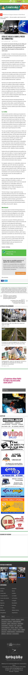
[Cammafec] (12, 471)
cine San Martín (16, 633)
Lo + (13, 616)
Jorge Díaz (19, 625)
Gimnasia (13, 619)
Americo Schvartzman (6, 619)
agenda (8, 623)
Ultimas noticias (15, 610)
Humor (13, 591)
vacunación (4, 623)
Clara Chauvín (4, 629)
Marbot (16, 627)
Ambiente (2, 588)
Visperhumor (15, 612)
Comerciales (3, 593)
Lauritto (9, 629)
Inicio (1, 17)
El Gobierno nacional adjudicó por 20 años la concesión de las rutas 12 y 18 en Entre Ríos (13, 343)
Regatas (23, 629)
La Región (6, 17)
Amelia (1, 591)
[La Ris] (12, 521)
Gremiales (14, 588)
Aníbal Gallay (20, 623)
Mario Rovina (14, 623)
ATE (15, 625)
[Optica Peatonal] (12, 482)
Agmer (22, 619)
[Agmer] (12, 458)
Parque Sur (11, 625)
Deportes (2, 603)
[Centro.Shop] (12, 422)
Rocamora (10, 621)
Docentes (14, 629)
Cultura (2, 600)
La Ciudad (14, 595)
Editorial (2, 605)
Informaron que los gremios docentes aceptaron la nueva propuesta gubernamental (10, 296)
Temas (3, 616)
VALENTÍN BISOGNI (20, 631)
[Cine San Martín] (12, 445)
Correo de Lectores (4, 598)
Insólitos (14, 593)
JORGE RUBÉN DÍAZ (17, 621)
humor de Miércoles (6, 627)
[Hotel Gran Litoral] (12, 505)
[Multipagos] (12, 492)
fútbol (19, 629)
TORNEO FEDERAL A (11, 631)
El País (1, 607)
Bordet (12, 627)
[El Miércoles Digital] (14, 7)
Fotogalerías (3, 612)
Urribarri (20, 627)
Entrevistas (2, 610)
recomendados (5, 625)
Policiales (14, 605)
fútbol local (9, 633)
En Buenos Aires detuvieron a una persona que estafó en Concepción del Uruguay (18, 301)
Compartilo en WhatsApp (11, 253)
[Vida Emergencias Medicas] (12, 433)
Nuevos (8, 616)
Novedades (14, 603)
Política (13, 607)
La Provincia (14, 598)
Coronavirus (4, 621)
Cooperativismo (3, 595)
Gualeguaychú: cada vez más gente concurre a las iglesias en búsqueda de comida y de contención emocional (14, 363)
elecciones (4, 631)
